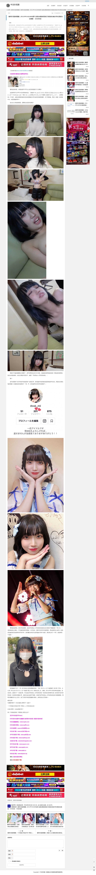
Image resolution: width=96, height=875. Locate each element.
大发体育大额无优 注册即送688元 (19, 73)
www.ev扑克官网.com (23, 728)
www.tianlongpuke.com (25, 741)
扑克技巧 (65, 5)
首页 (48, 5)
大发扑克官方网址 (17, 756)
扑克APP (78, 5)
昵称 (10, 851)
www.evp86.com (24, 725)
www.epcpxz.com (24, 744)
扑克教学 (53, 5)
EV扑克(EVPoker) (17, 715)
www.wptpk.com (23, 747)
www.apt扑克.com (26, 734)
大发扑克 (41, 805)
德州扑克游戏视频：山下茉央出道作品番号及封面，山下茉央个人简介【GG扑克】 (42, 826)
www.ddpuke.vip (22, 753)
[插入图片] (62, 850)
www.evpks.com (24, 721)
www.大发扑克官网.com (22, 70)
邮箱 (10, 854)
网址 (9, 858)
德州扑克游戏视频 (15, 9)
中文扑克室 (15, 5)
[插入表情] (59, 850)
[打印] (52, 13)
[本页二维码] (94, 870)
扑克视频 (72, 5)
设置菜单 (87, 1)
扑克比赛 (59, 5)
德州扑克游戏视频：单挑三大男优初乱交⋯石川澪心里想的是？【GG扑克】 (28, 826)
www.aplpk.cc (22, 750)
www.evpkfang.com (24, 737)
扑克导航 (84, 5)
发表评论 (58, 13)
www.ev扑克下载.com (23, 731)
